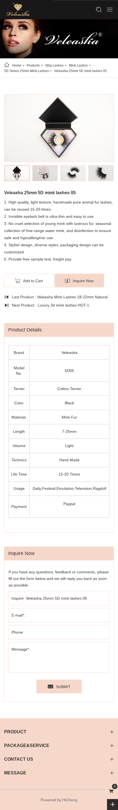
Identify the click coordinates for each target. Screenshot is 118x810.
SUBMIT (63, 687)
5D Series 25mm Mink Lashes (26, 71)
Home (16, 65)
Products (33, 65)
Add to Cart (33, 281)
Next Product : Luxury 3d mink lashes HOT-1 (50, 305)
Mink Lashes (78, 65)
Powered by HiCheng (59, 800)
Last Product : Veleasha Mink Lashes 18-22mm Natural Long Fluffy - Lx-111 (56, 298)
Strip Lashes (54, 65)
